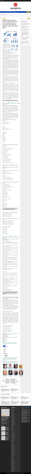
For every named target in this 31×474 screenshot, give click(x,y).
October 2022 (12, 468)
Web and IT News (15, 363)
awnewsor (3, 421)
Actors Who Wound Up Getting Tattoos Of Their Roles (16, 375)
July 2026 (12, 410)
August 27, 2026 (3, 391)
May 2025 (12, 429)
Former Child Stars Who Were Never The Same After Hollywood (5, 375)
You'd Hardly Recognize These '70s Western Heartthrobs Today (21, 369)
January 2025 (12, 434)
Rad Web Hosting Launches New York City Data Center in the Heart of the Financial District (25, 421)
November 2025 (13, 421)
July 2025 (12, 426)
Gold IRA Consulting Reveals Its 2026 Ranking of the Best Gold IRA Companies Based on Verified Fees (5, 390)
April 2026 (12, 414)
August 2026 (12, 409)
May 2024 (12, 442)
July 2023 (12, 456)
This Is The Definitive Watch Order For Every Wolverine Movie (10, 376)
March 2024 (12, 445)
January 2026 (12, 418)
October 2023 (12, 452)
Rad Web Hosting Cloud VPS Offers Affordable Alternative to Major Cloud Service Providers (25, 413)
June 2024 (12, 441)
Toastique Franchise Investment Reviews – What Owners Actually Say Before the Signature (25, 30)
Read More (3, 425)
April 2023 (12, 460)
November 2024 (13, 437)
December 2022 (13, 465)
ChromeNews (19, 473)
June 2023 (12, 457)
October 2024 (12, 438)
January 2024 (12, 448)
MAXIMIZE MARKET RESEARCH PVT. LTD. (12, 333)
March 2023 (12, 461)
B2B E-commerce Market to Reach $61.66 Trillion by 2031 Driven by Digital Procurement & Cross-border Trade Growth (15, 402)
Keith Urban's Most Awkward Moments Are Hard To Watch (21, 375)
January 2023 (12, 464)
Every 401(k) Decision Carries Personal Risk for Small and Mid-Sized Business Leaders (15, 390)
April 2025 (12, 430)
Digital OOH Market (5, 305)
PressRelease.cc (4, 360)
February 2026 (13, 417)
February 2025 (13, 433)
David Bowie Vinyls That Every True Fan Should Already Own (10, 369)
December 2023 (13, 449)
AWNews (15, 8)
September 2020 (13, 469)
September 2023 (13, 453)
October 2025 (12, 422)
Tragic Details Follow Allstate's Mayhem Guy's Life (5, 369)
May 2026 (12, 413)
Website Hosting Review (25, 408)
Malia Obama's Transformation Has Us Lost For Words (15, 369)
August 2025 (12, 425)
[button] (25, 12)
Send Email (5, 335)
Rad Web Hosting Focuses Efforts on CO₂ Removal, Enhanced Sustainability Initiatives (25, 418)
